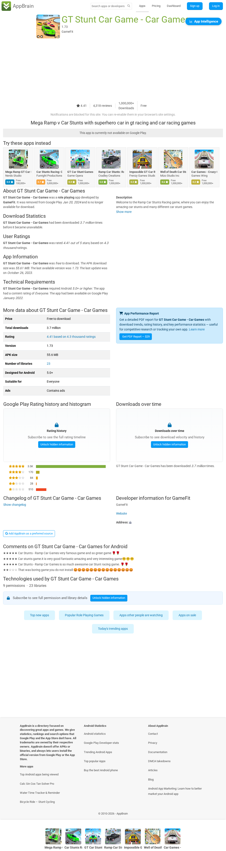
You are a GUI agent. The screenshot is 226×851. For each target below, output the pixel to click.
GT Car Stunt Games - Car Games (80, 172)
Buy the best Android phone (101, 770)
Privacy (152, 742)
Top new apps (39, 615)
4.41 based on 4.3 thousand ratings (71, 337)
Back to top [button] (216, 815)
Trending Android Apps (98, 752)
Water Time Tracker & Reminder (40, 792)
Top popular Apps (94, 761)
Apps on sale (187, 615)
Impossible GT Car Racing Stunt (142, 172)
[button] (169, 522)
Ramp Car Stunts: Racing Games (111, 172)
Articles (153, 770)
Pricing (156, 6)
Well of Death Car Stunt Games (173, 172)
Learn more (197, 329)
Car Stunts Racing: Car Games (49, 172)
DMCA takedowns (159, 761)
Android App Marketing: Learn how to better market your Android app (175, 791)
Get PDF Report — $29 (136, 336)
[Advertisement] (113, 70)
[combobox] (108, 6)
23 (48, 364)
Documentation (157, 752)
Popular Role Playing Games (84, 615)
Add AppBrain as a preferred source (30, 533)
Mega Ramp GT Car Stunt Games (18, 172)
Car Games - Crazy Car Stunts (204, 172)
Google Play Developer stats (101, 742)
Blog (151, 779)
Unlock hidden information (56, 444)
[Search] (129, 6)
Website (121, 513)
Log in (216, 6)
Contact (153, 733)
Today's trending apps (113, 629)
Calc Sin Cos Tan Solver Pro (37, 783)
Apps (142, 6)
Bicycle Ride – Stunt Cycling (37, 801)
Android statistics (95, 733)
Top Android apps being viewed (39, 774)
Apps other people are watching (141, 615)
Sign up (194, 6)
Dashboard (174, 6)
